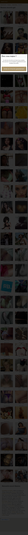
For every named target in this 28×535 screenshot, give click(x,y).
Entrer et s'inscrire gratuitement (14, 69)
